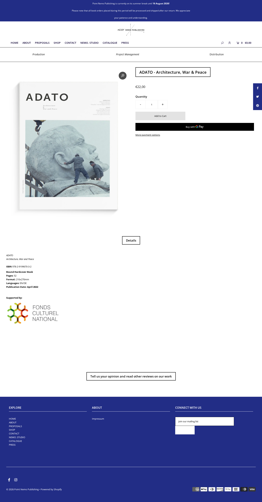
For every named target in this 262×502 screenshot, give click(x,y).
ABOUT (12, 422)
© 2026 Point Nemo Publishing (22, 489)
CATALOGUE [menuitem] (110, 42)
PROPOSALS (15, 426)
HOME (12, 418)
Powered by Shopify (51, 489)
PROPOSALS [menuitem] (42, 42)
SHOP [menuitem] (57, 42)
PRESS (12, 444)
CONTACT (14, 433)
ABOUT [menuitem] (26, 42)
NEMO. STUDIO (17, 437)
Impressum (98, 418)
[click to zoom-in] (123, 76)
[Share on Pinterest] (257, 105)
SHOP (12, 429)
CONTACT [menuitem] (70, 42)
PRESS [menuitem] (125, 42)
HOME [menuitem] (14, 42)
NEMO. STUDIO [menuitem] (89, 42)
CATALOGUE (15, 441)
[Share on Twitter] (257, 96)
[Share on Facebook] (257, 87)
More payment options (147, 134)
